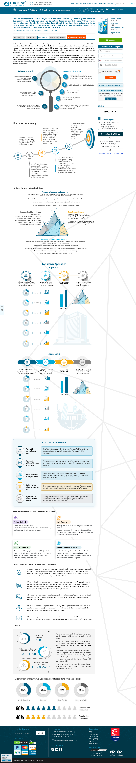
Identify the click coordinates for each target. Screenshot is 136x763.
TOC (23, 37)
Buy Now (111, 40)
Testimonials (93, 734)
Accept (6, 760)
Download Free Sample (77, 37)
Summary (17, 37)
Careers (91, 741)
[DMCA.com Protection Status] (21, 742)
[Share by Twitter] (2, 310)
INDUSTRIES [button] (78, 3)
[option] (110, 111)
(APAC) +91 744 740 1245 (110, 146)
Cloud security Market (107, 126)
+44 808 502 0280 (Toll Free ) (66, 734)
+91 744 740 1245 (64, 737)
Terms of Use (93, 736)
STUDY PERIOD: (116, 19)
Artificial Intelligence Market (109, 128)
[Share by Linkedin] (2, 306)
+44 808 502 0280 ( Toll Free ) (111, 144)
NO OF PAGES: (115, 32)
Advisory (63, 37)
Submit (110, 78)
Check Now (110, 99)
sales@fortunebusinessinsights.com (111, 153)
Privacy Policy (93, 739)
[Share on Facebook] (2, 313)
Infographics (53, 37)
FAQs (91, 732)
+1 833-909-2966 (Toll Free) (43, 2)
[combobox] (101, 60)
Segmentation (31, 37)
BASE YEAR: (114, 23)
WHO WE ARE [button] (102, 3)
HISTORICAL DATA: (117, 28)
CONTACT (110, 3)
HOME (73, 3)
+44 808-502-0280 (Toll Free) (44, 4)
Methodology (42, 37)
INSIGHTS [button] (94, 3)
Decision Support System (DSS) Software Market (110, 123)
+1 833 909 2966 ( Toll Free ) (111, 141)
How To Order (94, 743)
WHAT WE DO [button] (87, 3)
